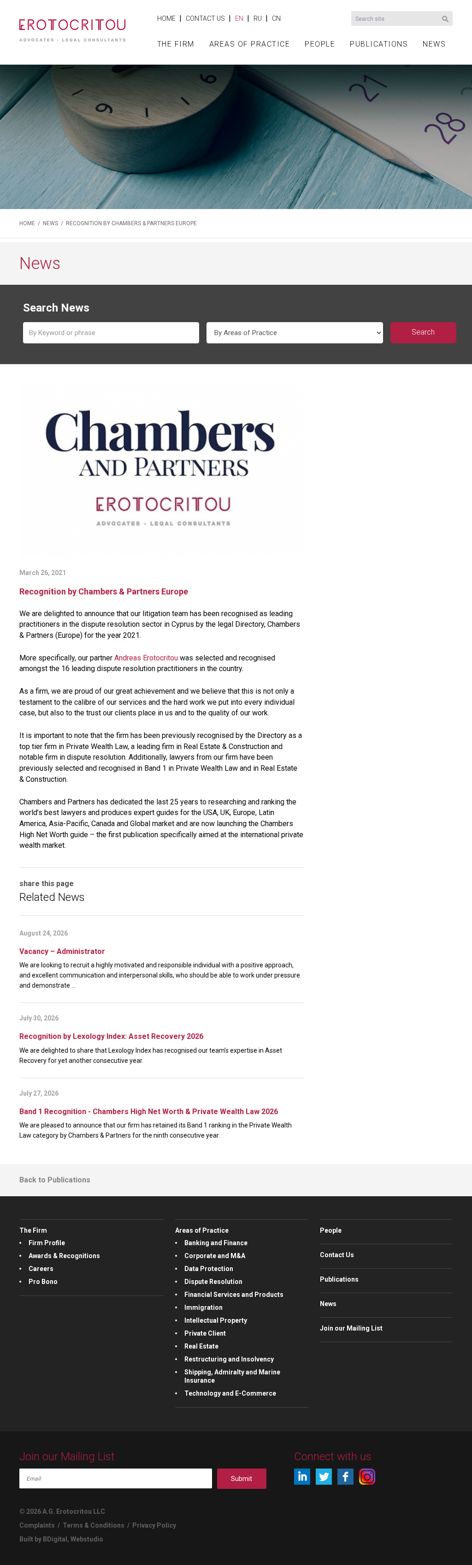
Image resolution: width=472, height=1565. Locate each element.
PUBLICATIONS (379, 44)
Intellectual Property (215, 1320)
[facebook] (345, 1477)
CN (276, 18)
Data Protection (208, 1268)
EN (239, 18)
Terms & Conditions (93, 1525)
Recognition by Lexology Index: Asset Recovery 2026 (111, 1036)
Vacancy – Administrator (62, 951)
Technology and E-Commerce (230, 1393)
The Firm (33, 1230)
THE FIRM (176, 44)
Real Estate (201, 1346)
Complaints (37, 1525)
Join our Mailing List (351, 1328)
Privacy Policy (154, 1525)
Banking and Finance (216, 1243)
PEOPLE (320, 44)
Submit (241, 1478)
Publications (339, 1279)
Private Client (205, 1333)
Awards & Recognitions (64, 1255)
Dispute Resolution (213, 1281)
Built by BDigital (43, 1539)
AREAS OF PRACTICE (249, 44)
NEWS (434, 44)
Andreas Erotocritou (146, 658)
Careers (41, 1268)
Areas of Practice (202, 1230)
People (331, 1230)
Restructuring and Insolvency (229, 1359)
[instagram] (367, 1477)
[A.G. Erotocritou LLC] (72, 25)
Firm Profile (47, 1243)
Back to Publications (54, 1179)
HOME (166, 18)
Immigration (203, 1307)
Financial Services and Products (233, 1294)
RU (258, 18)
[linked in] (302, 1477)
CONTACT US (205, 18)
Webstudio (87, 1539)
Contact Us (337, 1255)
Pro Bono (43, 1281)
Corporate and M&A (214, 1255)
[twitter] (324, 1477)
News (328, 1303)
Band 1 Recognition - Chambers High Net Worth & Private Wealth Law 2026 (148, 1111)
